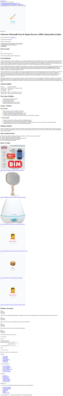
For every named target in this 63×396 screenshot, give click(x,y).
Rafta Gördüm (3, 46)
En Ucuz (18, 3)
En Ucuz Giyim (6, 370)
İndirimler (8, 3)
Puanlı (14, 4)
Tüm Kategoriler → (7, 381)
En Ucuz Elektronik (7, 367)
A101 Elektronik (6, 359)
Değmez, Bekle (19, 43)
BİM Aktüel (5, 357)
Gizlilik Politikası (6, 392)
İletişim (4, 391)
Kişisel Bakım (5, 377)
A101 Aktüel (5, 356)
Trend (11, 3)
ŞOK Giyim (5, 361)
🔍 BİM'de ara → (13, 37)
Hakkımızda (5, 390)
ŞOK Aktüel (5, 358)
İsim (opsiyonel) (3, 342)
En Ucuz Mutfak (6, 368)
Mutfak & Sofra (6, 376)
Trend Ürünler (5, 389)
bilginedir (3, 1)
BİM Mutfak (5, 360)
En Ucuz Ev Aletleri (7, 371)
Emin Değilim (12, 43)
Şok (5, 3)
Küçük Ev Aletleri (6, 380)
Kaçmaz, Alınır (4, 43)
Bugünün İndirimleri (7, 387)
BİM (4, 3)
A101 (1, 3)
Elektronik (5, 375)
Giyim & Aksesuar (6, 378)
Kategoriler (14, 3)
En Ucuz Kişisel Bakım (7, 369)
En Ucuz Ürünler (6, 365)
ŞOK (6, 4)
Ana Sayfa (2, 5)
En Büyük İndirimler (7, 388)
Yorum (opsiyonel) (4, 345)
